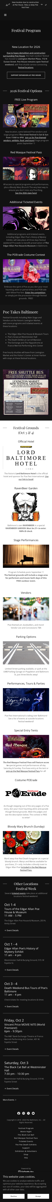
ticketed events (19, 893)
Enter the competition (35, 292)
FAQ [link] (26, 1158)
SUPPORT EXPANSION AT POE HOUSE (26, 75)
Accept (38, 1196)
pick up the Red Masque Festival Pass (23, 771)
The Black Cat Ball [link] (26, 1135)
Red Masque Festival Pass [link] (26, 1138)
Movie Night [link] (26, 1131)
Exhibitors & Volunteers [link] (26, 1151)
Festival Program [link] (26, 1128)
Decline (14, 1196)
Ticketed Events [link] (26, 1141)
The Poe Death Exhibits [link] (26, 1144)
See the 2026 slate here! (26, 193)
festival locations (25, 67)
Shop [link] (26, 1154)
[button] (5, 14)
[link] (18, 1113)
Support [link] (26, 1148)
